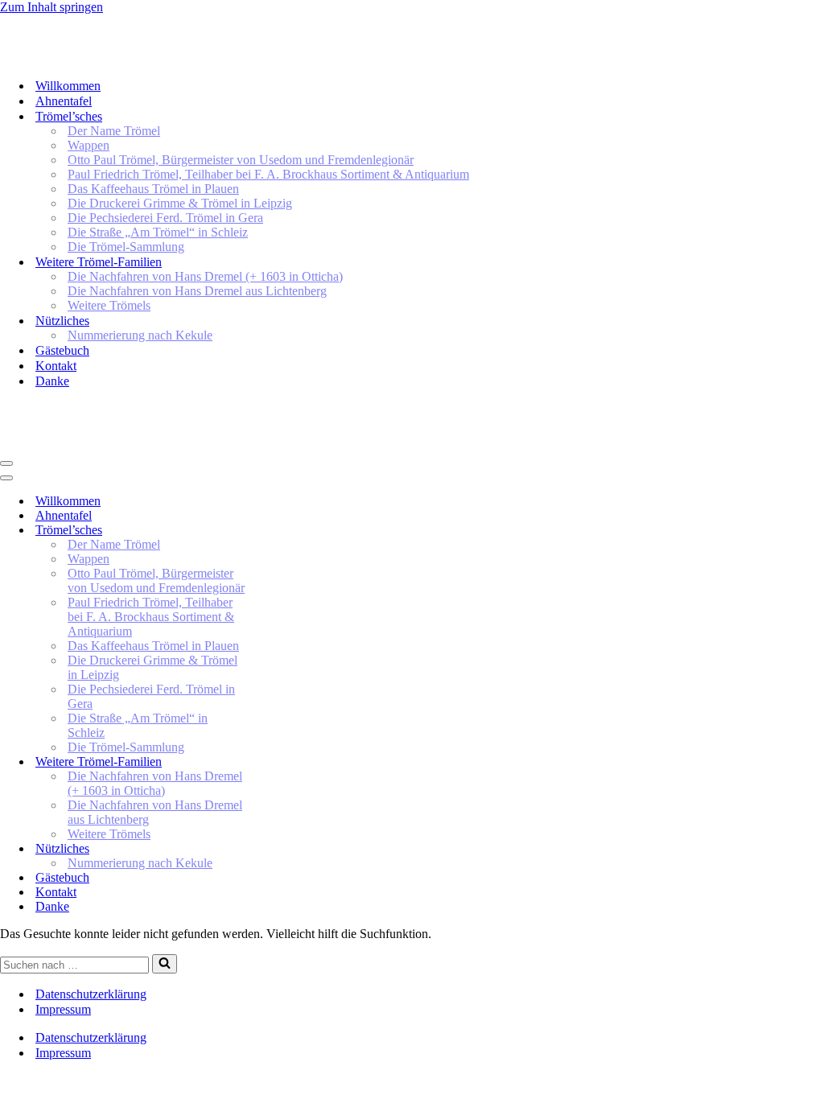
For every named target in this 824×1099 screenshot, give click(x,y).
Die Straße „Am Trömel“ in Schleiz (158, 232)
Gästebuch (62, 350)
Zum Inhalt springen (51, 7)
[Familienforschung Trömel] (284, 57)
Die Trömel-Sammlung (126, 246)
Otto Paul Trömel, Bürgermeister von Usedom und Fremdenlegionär (241, 160)
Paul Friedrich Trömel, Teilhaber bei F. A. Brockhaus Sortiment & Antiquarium (268, 174)
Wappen (88, 145)
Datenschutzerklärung (90, 994)
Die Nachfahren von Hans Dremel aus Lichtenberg (197, 291)
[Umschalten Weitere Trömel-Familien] (281, 762)
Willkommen (68, 86)
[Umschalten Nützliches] (281, 849)
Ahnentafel (63, 101)
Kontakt (55, 366)
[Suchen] (164, 963)
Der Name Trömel (114, 131)
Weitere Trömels (109, 305)
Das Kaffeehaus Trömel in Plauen (153, 189)
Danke (52, 381)
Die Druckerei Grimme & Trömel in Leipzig (180, 203)
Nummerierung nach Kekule (140, 335)
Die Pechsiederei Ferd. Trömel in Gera (165, 217)
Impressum (63, 1009)
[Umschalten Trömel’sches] (281, 530)
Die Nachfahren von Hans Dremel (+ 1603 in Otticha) (205, 276)
